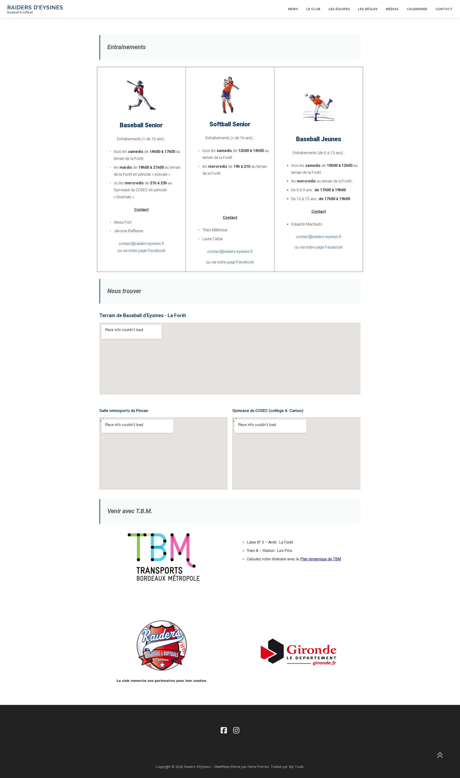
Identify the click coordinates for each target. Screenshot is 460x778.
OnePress (222, 766)
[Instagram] (236, 730)
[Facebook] (224, 730)
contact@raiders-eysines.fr (141, 243)
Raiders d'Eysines (35, 7)
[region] (298, 651)
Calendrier (417, 9)
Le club (313, 9)
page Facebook (151, 250)
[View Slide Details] (298, 651)
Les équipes (339, 9)
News (293, 9)
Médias (392, 9)
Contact (444, 9)
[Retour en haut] (439, 755)
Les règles (368, 9)
